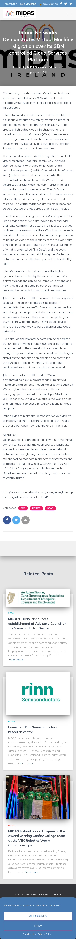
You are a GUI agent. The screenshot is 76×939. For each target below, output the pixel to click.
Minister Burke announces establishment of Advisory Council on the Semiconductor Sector (37, 623)
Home (57, 894)
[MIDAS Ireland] (21, 13)
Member (36, 508)
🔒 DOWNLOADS (48, 4)
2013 (23, 508)
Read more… (17, 659)
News (50, 508)
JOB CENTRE (10, 4)
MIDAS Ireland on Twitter (65, 4)
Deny (38, 926)
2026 (10, 613)
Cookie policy (29, 934)
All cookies (38, 916)
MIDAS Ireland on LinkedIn (71, 4)
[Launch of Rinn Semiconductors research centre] (38, 693)
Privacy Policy (44, 934)
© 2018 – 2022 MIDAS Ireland (31, 894)
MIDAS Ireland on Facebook (61, 4)
